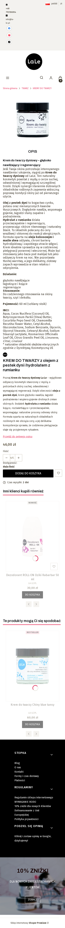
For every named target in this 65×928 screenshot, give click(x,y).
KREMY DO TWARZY (42, 88)
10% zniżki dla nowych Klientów (32, 806)
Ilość (6, 451)
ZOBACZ (32, 899)
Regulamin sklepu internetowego (33, 797)
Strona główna (10, 88)
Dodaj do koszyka (28, 473)
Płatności (19, 780)
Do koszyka (32, 594)
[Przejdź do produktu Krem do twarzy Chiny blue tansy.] (32, 666)
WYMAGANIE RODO (25, 801)
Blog (17, 763)
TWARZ (25, 88)
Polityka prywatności (26, 819)
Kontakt (18, 771)
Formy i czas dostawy (26, 776)
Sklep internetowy (28, 923)
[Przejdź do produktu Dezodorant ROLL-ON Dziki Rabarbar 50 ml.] (32, 536)
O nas (17, 767)
